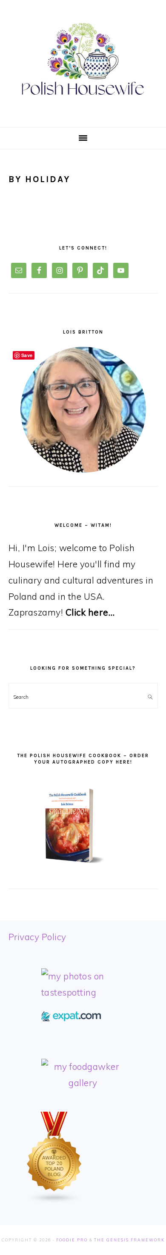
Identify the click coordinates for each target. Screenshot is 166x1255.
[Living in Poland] (71, 1017)
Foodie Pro (72, 1240)
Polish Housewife (83, 59)
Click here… (90, 612)
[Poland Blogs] (54, 1200)
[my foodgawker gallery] (83, 1082)
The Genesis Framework (129, 1240)
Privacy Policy (37, 936)
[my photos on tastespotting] (83, 992)
